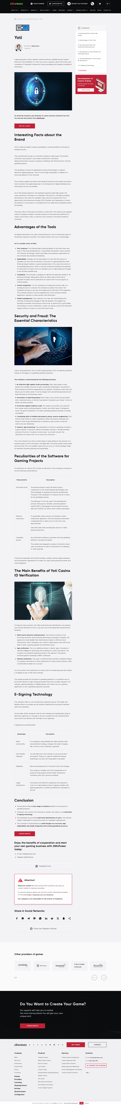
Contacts (17, 1072)
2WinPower (41, 118)
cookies (55, 1103)
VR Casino (41, 1078)
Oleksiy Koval (35, 46)
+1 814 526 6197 (93, 1061)
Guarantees (18, 1066)
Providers (62, 10)
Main (15, 1057)
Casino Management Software (72, 1069)
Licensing (18, 1082)
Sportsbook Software (45, 1081)
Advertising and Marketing (70, 1066)
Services (33, 10)
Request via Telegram (98, 1065)
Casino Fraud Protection (70, 1072)
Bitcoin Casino (43, 1063)
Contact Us (107, 10)
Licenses (69, 10)
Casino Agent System (45, 1088)
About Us (14, 10)
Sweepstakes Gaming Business (48, 1072)
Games (55, 10)
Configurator (57, 3)
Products (24, 10)
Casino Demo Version (69, 1063)
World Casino (44, 10)
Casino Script (42, 1069)
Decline (87, 1103)
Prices (99, 10)
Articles (92, 10)
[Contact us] (69, 918)
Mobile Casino (42, 1075)
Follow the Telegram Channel (45, 929)
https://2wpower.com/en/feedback (40, 895)
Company (18, 1053)
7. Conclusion (82, 70)
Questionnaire (20, 1091)
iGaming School (81, 10)
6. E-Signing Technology (86, 65)
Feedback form (45, 866)
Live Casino (42, 1066)
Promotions (18, 1063)
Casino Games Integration (70, 1057)
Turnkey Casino (43, 1057)
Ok (81, 1103)
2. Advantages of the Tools (87, 40)
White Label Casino (44, 1060)
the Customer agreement (71, 1103)
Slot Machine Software (45, 1084)
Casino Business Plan (69, 1060)
